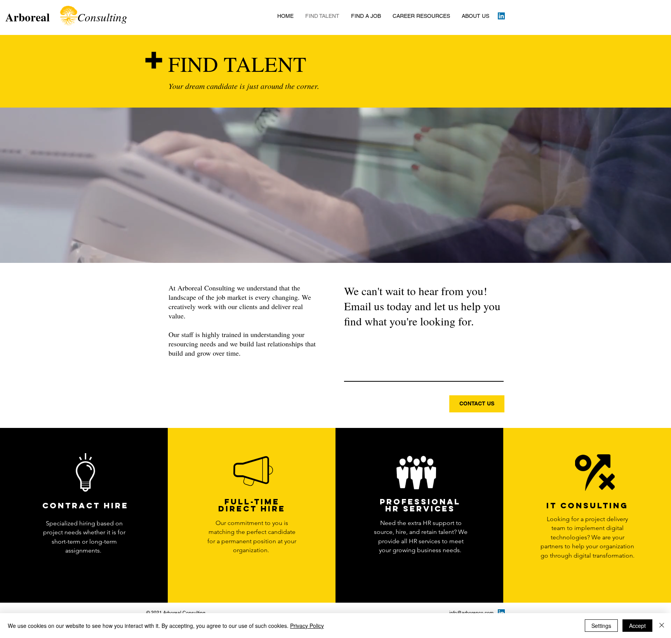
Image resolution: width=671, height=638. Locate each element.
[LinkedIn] (501, 15)
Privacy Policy (307, 625)
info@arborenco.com (471, 612)
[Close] (661, 625)
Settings (601, 625)
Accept (637, 625)
